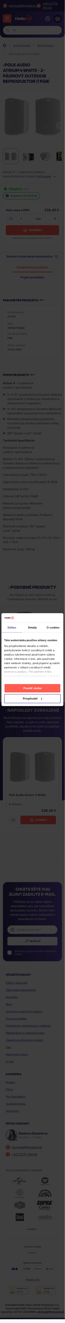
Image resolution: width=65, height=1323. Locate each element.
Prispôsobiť (30, 698)
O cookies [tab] (53, 627)
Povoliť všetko (32, 688)
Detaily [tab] (32, 627)
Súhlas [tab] (11, 627)
